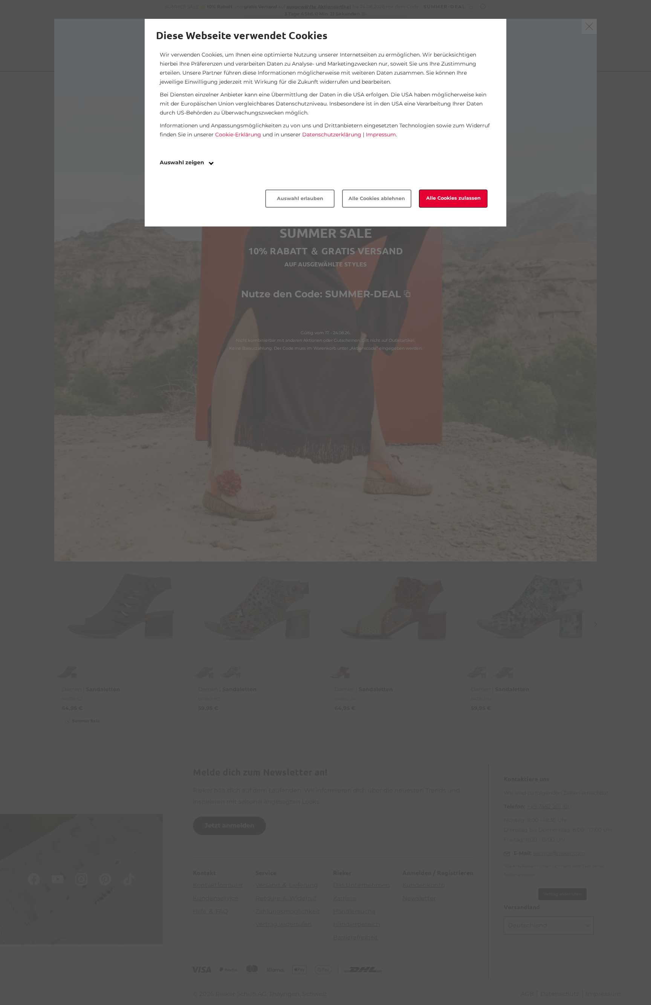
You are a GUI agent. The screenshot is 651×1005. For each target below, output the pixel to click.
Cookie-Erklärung (238, 134)
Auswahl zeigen (183, 162)
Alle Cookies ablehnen (376, 198)
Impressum (381, 134)
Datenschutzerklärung (331, 134)
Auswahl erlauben (300, 198)
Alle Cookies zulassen (453, 198)
